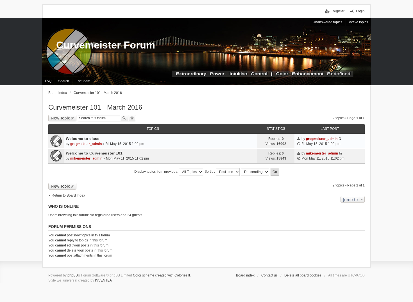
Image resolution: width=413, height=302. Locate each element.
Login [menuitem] (360, 11)
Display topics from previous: (156, 172)
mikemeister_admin (86, 158)
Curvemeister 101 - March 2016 (95, 107)
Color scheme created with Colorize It (161, 275)
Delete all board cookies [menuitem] (302, 275)
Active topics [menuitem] (358, 22)
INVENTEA (103, 280)
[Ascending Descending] (255, 172)
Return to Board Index (68, 195)
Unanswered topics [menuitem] (327, 22)
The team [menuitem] (83, 81)
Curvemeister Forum (105, 45)
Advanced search (132, 118)
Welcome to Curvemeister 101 (94, 153)
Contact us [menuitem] (269, 275)
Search (124, 118)
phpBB (72, 275)
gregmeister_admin (86, 144)
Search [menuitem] (63, 81)
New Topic (60, 118)
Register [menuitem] (338, 11)
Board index (245, 275)
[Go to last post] (339, 139)
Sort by (210, 172)
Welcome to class (82, 138)
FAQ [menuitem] (48, 81)
